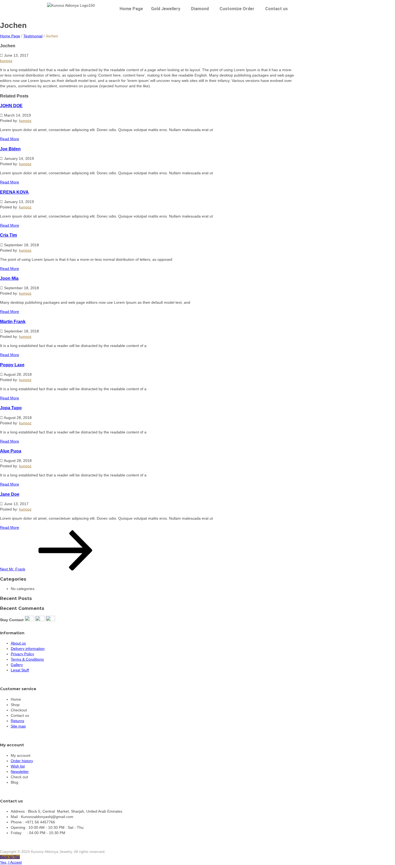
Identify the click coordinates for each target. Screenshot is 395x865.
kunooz (6, 61)
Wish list (18, 766)
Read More (9, 139)
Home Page (131, 8)
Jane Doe (9, 494)
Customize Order (237, 8)
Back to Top (10, 857)
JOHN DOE (11, 105)
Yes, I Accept (11, 862)
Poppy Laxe (12, 364)
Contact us (276, 8)
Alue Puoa (10, 450)
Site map (18, 726)
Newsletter (20, 771)
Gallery (17, 665)
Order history (22, 761)
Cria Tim (8, 235)
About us (18, 643)
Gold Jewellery (165, 8)
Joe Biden (10, 148)
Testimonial (32, 36)
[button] (167, 9)
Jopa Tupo (11, 407)
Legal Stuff (20, 670)
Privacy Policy (22, 654)
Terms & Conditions (27, 659)
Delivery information (28, 648)
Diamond (200, 8)
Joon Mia (9, 278)
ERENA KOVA (14, 192)
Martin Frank (13, 321)
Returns (17, 721)
